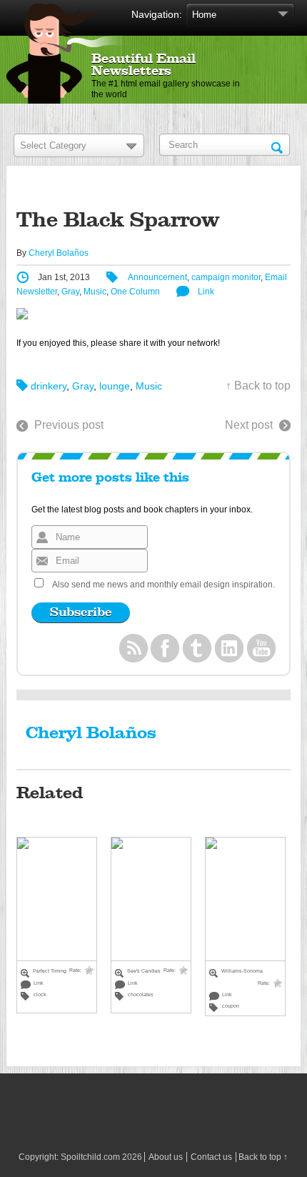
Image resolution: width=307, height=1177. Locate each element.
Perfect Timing (49, 971)
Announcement (157, 277)
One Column (135, 292)
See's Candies (144, 971)
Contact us (211, 1157)
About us (166, 1157)
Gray (70, 292)
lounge (114, 386)
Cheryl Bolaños (59, 253)
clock (40, 994)
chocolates (141, 994)
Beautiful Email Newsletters (143, 65)
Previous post (69, 425)
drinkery (48, 386)
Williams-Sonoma (242, 971)
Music (95, 292)
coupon (230, 1006)
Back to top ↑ (263, 1157)
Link (206, 292)
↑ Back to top (258, 385)
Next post (249, 425)
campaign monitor (226, 277)
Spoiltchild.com (90, 1157)
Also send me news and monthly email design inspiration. (163, 585)
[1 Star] (89, 970)
